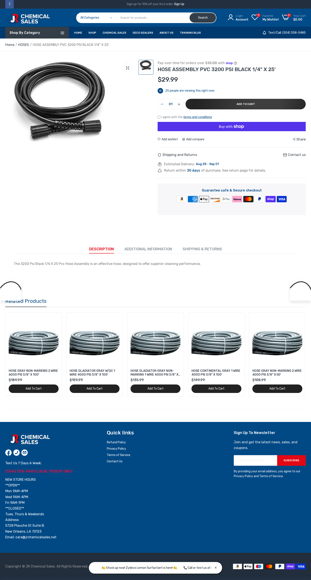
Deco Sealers (143, 32)
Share (301, 139)
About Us (166, 32)
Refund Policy (116, 442)
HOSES (23, 45)
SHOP (92, 32)
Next (295, 354)
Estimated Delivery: (179, 164)
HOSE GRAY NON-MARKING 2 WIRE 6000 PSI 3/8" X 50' (277, 372)
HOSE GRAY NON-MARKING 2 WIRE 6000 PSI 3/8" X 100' (33, 372)
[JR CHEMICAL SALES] (27, 18)
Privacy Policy (116, 448)
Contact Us (114, 461)
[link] (55, 319)
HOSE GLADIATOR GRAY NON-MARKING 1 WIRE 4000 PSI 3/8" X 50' (154, 373)
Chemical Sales (114, 32)
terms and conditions (197, 117)
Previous (16, 354)
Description (101, 249)
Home (78, 32)
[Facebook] (9, 4)
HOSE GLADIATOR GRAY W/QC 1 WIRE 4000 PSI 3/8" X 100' (92, 372)
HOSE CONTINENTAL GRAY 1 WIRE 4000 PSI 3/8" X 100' (215, 372)
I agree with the (186, 117)
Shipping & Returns (202, 249)
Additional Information (148, 249)
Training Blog (190, 32)
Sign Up (179, 4)
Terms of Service (118, 455)
